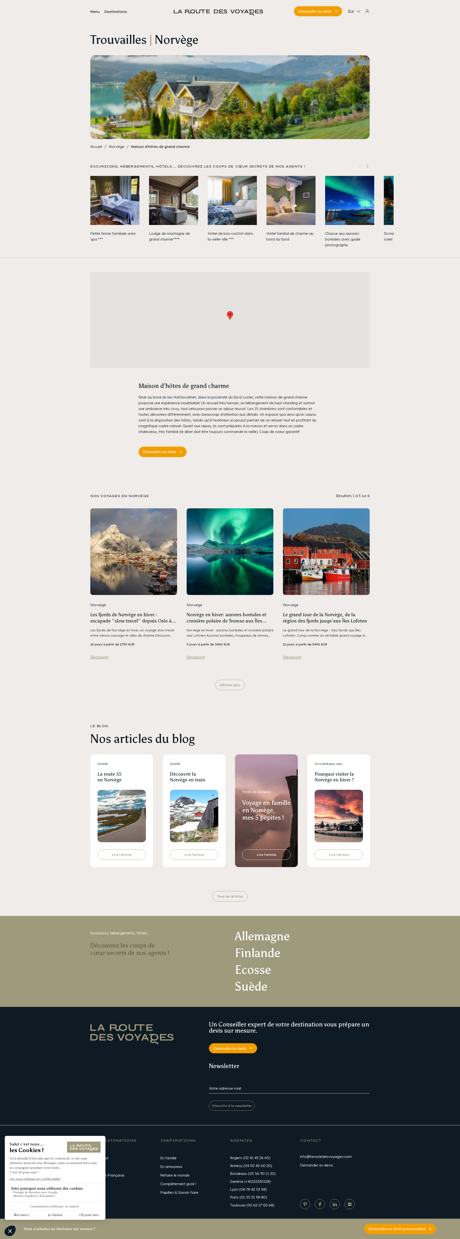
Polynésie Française (107, 1175)
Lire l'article (122, 855)
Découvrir (99, 657)
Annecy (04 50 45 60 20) (251, 1165)
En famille (168, 1158)
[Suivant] (367, 166)
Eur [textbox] (351, 11)
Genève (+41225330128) (250, 1181)
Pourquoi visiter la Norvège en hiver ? (334, 777)
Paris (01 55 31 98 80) (248, 1197)
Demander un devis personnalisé (397, 1229)
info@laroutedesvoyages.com (326, 1156)
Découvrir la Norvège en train (187, 777)
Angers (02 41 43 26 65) (250, 1157)
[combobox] (353, 11)
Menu (95, 11)
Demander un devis (315, 11)
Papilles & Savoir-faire (179, 1192)
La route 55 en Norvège (109, 777)
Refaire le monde (175, 1175)
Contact (310, 1140)
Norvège (116, 146)
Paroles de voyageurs (256, 792)
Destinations (115, 11)
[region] (230, 212)
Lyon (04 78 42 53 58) (248, 1189)
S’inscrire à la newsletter (232, 1106)
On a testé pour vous (328, 764)
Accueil (96, 146)
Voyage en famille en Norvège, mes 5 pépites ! (266, 810)
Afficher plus (230, 685)
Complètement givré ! (178, 1184)
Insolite (103, 764)
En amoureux (171, 1166)
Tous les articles (230, 896)
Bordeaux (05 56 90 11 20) (253, 1173)
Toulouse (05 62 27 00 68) (252, 1205)
